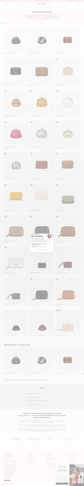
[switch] (81, 482)
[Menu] (82, 475)
